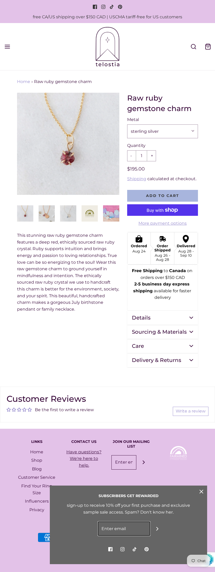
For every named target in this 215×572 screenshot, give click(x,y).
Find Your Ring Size (36, 489)
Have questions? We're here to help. (83, 458)
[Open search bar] (193, 46)
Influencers (37, 501)
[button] (25, 213)
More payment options (162, 223)
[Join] (143, 462)
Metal (133, 119)
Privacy (36, 509)
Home (23, 81)
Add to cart (162, 195)
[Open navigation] (7, 46)
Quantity (136, 145)
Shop (36, 460)
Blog (37, 468)
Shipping (136, 178)
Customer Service (36, 477)
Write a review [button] (191, 411)
